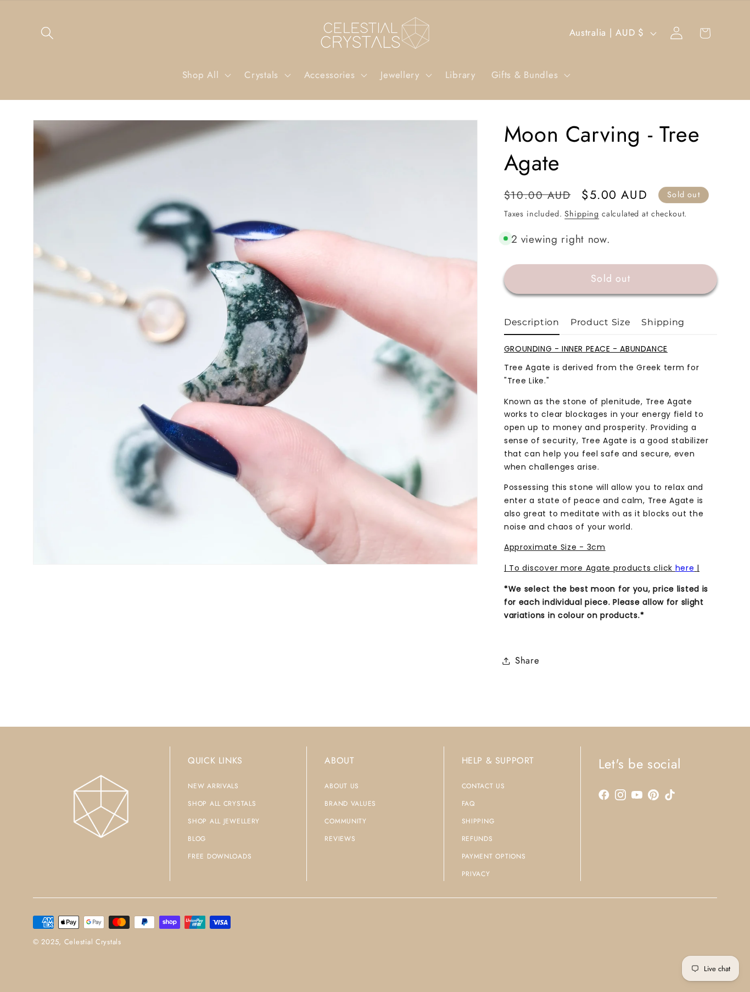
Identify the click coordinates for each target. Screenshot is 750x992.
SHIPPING (478, 821)
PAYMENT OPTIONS (494, 856)
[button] (47, 33)
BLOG (197, 839)
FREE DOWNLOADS (219, 856)
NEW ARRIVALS (213, 786)
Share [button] (527, 660)
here (685, 567)
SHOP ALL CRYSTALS (222, 804)
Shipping (581, 213)
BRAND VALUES (350, 804)
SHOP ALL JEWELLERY (224, 821)
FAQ (468, 804)
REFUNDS (477, 839)
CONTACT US (483, 786)
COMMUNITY (345, 821)
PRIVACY (476, 874)
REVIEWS (339, 839)
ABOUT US (341, 786)
